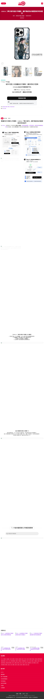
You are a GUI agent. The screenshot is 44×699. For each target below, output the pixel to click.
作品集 (2, 685)
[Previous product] (23, 18)
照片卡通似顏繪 (4, 676)
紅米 (21, 662)
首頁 (14, 15)
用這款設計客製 (22, 98)
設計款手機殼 (3, 683)
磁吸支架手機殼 (8, 662)
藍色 (5, 108)
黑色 (26, 664)
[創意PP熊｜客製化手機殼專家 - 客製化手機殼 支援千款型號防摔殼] (22, 3)
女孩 (3, 108)
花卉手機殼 (34, 662)
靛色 (18, 664)
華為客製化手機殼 (4, 664)
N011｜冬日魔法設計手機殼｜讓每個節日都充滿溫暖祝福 (35, 649)
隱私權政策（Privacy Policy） (29, 695)
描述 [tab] (2, 118)
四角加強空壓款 (25, 125)
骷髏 (23, 664)
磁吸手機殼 (3, 662)
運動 (13, 664)
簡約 (18, 662)
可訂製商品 (3, 681)
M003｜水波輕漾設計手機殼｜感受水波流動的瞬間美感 (5, 649)
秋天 (13, 662)
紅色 (23, 662)
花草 (37, 662)
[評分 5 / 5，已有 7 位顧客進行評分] (22, 80)
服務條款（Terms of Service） (17, 695)
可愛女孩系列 (28, 15)
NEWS (2, 672)
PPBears (3, 125)
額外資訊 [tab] (5, 118)
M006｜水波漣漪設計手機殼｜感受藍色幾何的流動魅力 (20, 649)
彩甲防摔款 (31, 125)
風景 (21, 664)
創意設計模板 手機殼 (20, 15)
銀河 (16, 664)
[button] (3, 3)
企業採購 (3, 687)
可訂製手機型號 (4, 678)
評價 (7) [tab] (9, 118)
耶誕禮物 (29, 662)
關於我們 (10, 695)
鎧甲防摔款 (37, 125)
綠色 (26, 662)
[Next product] (21, 18)
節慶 (15, 662)
